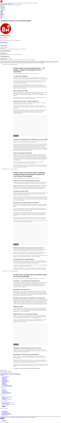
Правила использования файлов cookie (16, 4)
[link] (1, 13)
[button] (1, 15)
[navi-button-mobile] (1, 18)
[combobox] (4, 420)
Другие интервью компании (4, 42)
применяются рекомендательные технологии (18, 416)
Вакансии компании (3, 370)
